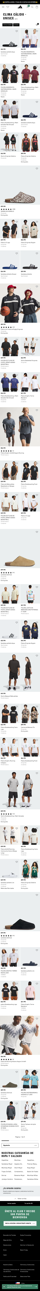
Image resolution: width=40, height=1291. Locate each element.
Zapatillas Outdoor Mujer (32, 1160)
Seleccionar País (25, 1276)
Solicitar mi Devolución (27, 1245)
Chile (22, 1283)
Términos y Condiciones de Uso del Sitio (11, 1270)
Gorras (4, 1175)
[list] (17, 24)
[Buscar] (32, 7)
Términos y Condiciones (27, 1264)
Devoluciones (7, 1245)
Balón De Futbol (32, 1171)
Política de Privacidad (9, 1276)
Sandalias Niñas (32, 1179)
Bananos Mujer (19, 1175)
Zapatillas (5, 1160)
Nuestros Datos (8, 1264)
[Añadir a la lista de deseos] (16, 31)
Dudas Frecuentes (25, 1235)
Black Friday (24, 1250)
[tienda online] (20, 7)
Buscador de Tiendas (9, 1235)
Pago (21, 1240)
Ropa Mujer (31, 1168)
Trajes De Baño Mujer (7, 1172)
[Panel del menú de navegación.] (3, 7)
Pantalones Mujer (18, 1179)
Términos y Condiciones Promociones (27, 1270)
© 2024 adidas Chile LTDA (20, 1288)
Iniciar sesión (11, 1203)
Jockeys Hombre (7, 1179)
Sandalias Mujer (7, 1164)
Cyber (5, 1255)
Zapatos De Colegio (18, 1164)
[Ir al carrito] (37, 7)
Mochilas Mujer (7, 1168)
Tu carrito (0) (29, 1203)
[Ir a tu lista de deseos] (7, 7)
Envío (5, 1250)
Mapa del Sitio (7, 1240)
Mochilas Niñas (32, 1175)
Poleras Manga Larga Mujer (32, 1164)
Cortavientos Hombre (18, 1172)
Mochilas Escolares (17, 1160)
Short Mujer (18, 1168)
